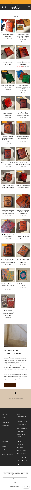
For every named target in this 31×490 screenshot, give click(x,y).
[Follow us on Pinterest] (19, 461)
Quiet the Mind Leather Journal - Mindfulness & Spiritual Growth (23, 163)
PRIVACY (4, 449)
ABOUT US (4, 414)
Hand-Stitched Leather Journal (8, 85)
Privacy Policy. (11, 474)
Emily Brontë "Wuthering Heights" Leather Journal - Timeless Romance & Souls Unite (8, 139)
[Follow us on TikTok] (26, 461)
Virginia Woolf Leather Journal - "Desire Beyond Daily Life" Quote (23, 138)
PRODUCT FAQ (5, 425)
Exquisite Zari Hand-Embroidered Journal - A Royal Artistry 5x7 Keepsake (8, 312)
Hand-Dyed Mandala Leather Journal (23, 284)
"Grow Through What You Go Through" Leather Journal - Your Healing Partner (23, 62)
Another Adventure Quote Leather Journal (8, 35)
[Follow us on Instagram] (26, 457)
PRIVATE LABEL (21, 431)
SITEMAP (4, 452)
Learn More (9, 385)
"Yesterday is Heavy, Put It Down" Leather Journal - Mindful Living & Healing (23, 113)
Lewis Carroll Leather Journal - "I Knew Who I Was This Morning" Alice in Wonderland (8, 261)
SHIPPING (4, 444)
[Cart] (28, 7)
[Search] (5, 7)
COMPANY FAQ (5, 422)
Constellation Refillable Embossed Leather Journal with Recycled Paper (23, 87)
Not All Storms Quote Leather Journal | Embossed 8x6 (8, 61)
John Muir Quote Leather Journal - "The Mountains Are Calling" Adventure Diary (23, 36)
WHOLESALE (20, 436)
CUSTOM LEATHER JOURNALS (21, 425)
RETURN (4, 446)
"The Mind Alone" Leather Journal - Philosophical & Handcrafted (8, 113)
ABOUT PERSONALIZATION (21, 415)
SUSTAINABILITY (6, 420)
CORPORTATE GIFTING (22, 421)
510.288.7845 (20, 447)
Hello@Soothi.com (21, 444)
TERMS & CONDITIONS (7, 454)
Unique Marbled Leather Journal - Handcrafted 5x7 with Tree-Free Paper (8, 285)
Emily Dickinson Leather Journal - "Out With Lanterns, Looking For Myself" (8, 187)
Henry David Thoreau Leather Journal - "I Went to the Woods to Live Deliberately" (23, 212)
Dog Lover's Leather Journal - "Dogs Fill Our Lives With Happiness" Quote (23, 236)
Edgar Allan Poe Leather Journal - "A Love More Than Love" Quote (23, 187)
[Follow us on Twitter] (22, 457)
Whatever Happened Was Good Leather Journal (8, 163)
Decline (14, 482)
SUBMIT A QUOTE (21, 434)
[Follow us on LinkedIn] (19, 464)
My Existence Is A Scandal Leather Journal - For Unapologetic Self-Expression (8, 212)
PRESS (3, 417)
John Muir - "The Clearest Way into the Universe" (8, 235)
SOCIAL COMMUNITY (22, 428)
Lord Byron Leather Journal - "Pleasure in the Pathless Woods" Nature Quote (23, 261)
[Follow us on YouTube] (22, 461)
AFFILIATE (19, 419)
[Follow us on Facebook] (19, 457)
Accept (14, 478)
